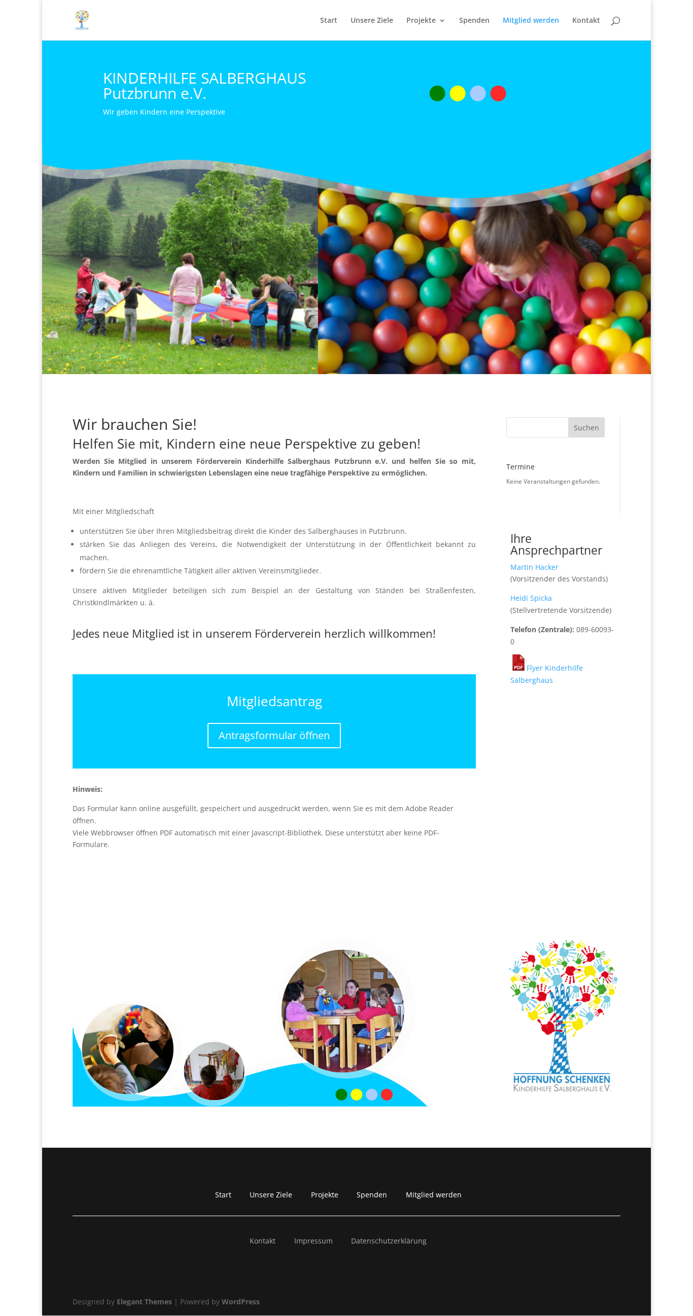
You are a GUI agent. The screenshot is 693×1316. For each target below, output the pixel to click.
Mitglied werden (531, 21)
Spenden (474, 21)
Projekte (421, 21)
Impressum (313, 1241)
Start (328, 21)
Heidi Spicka (531, 598)
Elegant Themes (144, 1301)
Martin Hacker (534, 567)
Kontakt (586, 21)
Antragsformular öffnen (274, 735)
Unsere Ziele (372, 21)
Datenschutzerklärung (389, 1241)
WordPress (241, 1301)
